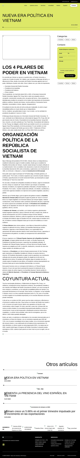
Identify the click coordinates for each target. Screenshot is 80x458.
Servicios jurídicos (69, 443)
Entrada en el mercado (70, 440)
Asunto (61, 57)
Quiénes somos (34, 5)
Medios (58, 5)
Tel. (68, 53)
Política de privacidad (72, 455)
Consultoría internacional (57, 440)
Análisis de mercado (70, 442)
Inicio (25, 5)
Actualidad (51, 5)
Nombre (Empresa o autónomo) (66, 49)
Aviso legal (52, 455)
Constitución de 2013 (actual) (36, 171)
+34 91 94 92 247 (39, 444)
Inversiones (54, 442)
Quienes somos (55, 445)
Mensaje (61, 61)
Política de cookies (61, 455)
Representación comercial (69, 446)
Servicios (43, 5)
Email (60, 53)
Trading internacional (56, 443)
